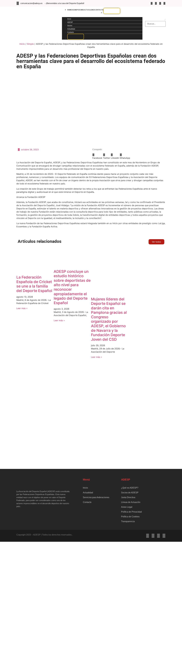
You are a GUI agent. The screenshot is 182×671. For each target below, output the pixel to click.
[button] (102, 15)
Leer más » (21, 308)
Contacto (98, 10)
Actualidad (89, 10)
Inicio (69, 19)
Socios (81, 10)
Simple (30, 44)
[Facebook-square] (152, 3)
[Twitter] (160, 3)
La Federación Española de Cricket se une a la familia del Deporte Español (34, 284)
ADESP (75, 10)
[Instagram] (156, 3)
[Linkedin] (164, 3)
